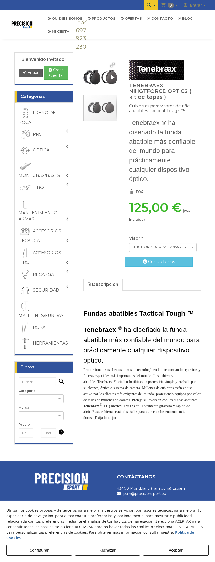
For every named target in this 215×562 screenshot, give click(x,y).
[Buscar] (60, 381)
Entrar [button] (32, 72)
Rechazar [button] (107, 550)
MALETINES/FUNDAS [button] (41, 315)
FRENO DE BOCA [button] (37, 117)
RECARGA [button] (43, 274)
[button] (151, 5)
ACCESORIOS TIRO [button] (40, 257)
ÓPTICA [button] (40, 150)
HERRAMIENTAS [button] (50, 343)
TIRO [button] (38, 187)
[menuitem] (151, 5)
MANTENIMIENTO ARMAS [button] (38, 215)
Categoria (27, 391)
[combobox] (41, 398)
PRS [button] (37, 134)
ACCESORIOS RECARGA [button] (40, 235)
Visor (136, 238)
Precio (24, 425)
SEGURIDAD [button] (45, 290)
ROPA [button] (38, 327)
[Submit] (60, 432)
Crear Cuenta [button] (56, 73)
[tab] (103, 285)
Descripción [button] (104, 284)
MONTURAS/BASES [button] (39, 175)
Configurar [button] (39, 550)
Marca (24, 408)
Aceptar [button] (176, 550)
